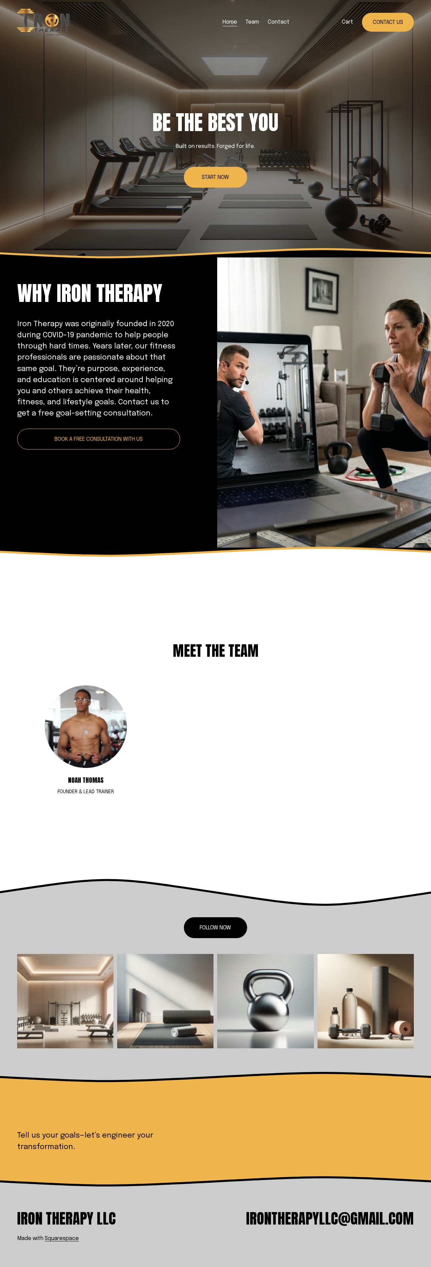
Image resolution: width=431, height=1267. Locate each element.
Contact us (388, 22)
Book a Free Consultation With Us (99, 439)
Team (252, 22)
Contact (279, 22)
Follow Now (215, 928)
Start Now (215, 177)
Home (230, 22)
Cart (347, 22)
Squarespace (62, 1238)
